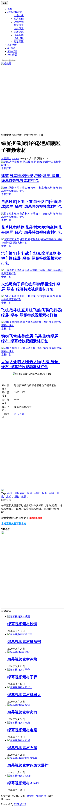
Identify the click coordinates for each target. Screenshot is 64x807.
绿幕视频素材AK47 (23, 783)
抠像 (44, 493)
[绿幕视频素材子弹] (18, 669)
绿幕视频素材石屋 (22, 748)
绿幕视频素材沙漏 (22, 624)
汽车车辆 (19, 35)
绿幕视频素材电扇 (22, 730)
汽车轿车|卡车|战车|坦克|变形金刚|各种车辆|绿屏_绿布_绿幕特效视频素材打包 (31, 258)
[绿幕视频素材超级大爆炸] (22, 758)
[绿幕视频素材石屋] (18, 740)
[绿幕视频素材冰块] (18, 652)
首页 (9, 9)
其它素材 (12, 44)
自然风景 (19, 28)
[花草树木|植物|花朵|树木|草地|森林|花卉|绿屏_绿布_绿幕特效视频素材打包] (32, 217)
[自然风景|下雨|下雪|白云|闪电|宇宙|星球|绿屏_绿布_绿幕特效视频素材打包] (32, 191)
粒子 (23, 496)
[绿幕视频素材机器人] (19, 687)
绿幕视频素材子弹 (22, 677)
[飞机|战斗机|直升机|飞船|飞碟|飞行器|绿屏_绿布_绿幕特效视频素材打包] (32, 299)
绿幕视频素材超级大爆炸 (27, 765)
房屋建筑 (19, 31)
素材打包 (12, 51)
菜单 (4, 3)
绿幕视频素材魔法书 (24, 642)
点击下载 (19, 414)
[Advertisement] (32, 99)
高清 (9, 493)
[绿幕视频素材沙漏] (18, 616)
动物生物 (19, 22)
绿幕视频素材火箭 (22, 712)
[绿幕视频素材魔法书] (19, 634)
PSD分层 (12, 54)
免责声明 (41, 796)
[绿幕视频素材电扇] (18, 722)
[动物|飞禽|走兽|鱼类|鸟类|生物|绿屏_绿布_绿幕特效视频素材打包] (32, 325)
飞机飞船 (19, 38)
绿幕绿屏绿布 (14, 12)
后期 (8, 496)
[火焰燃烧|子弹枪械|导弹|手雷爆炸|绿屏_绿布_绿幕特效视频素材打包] (32, 273)
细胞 (16, 496)
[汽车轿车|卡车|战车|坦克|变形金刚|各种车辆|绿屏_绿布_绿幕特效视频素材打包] (32, 242)
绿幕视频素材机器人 (24, 695)
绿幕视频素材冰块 (22, 659)
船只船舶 (19, 18)
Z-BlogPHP (20, 804)
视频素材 (20, 493)
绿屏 (29, 493)
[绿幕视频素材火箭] (18, 705)
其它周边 (19, 41)
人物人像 (19, 15)
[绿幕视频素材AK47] (19, 775)
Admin (15, 158)
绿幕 (51, 493)
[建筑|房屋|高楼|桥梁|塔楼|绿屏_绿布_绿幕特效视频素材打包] (32, 165)
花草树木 (19, 25)
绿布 (36, 493)
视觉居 (30, 796)
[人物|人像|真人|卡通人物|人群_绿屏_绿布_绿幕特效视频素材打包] (32, 351)
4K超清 (11, 48)
